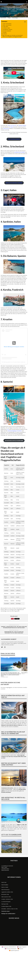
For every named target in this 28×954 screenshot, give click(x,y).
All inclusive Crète (5, 894)
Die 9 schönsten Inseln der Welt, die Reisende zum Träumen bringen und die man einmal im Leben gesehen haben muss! (11, 674)
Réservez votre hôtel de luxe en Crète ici (11, 725)
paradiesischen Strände (19, 152)
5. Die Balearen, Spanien (7, 29)
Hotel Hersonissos (5, 889)
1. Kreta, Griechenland (6, 23)
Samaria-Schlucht (22, 125)
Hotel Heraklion (4, 884)
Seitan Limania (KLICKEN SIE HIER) (14, 122)
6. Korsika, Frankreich (6, 31)
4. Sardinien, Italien (6, 28)
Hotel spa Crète (4, 904)
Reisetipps (19, 13)
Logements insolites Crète (7, 892)
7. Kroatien (4, 32)
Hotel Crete (3, 882)
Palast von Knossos (12, 125)
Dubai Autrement (5, 870)
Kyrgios (23, 673)
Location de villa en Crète (7, 899)
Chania (11, 127)
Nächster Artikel (14, 630)
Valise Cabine (4, 867)
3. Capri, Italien (5, 26)
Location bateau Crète (6, 906)
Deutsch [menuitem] (21, 948)
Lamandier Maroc (5, 868)
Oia (8, 429)
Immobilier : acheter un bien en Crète (9, 908)
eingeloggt (8, 687)
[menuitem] (8, 947)
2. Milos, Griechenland (6, 25)
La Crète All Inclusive (5, 901)
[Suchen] (26, 1)
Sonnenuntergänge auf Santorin (15, 430)
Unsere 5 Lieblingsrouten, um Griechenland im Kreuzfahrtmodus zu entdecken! (14, 627)
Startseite (3, 17)
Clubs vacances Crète (6, 896)
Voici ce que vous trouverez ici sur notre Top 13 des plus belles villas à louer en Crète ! (13, 756)
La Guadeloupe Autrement (7, 866)
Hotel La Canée (4, 887)
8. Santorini (4, 33)
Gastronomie (6, 128)
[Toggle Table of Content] (24, 22)
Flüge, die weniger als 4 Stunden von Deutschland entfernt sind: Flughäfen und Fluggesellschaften (12, 36)
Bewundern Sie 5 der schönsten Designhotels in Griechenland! (14, 632)
